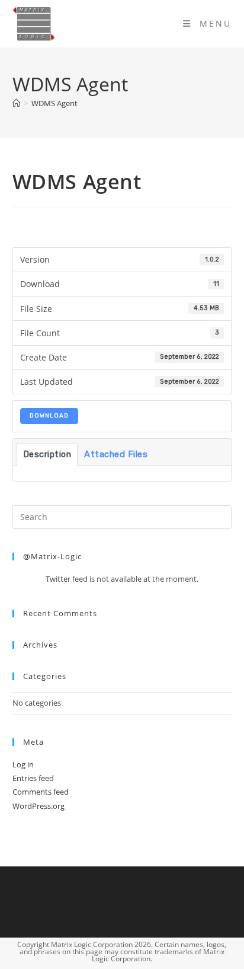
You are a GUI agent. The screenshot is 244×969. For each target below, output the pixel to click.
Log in (23, 764)
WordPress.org (38, 806)
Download (49, 415)
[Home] (16, 103)
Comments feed (40, 791)
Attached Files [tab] (115, 454)
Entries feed (33, 778)
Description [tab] (47, 454)
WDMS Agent (54, 103)
